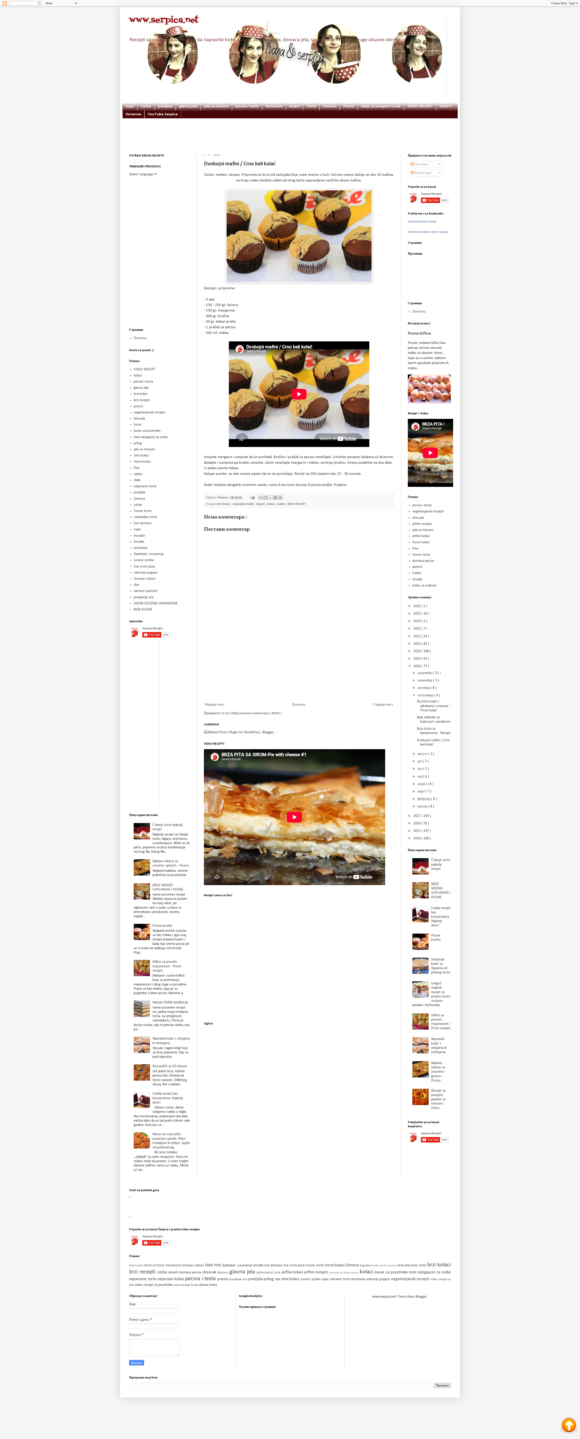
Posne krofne (162, 926)
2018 (417, 666)
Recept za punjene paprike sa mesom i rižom (438, 1099)
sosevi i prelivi (144, 560)
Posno (348, 106)
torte (137, 425)
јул (420, 761)
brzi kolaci (224, 504)
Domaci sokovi (144, 579)
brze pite (405, 1265)
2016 (417, 823)
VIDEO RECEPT (420, 106)
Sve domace (143, 523)
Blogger (421, 1297)
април (423, 784)
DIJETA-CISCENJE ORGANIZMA (155, 603)
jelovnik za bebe (340, 1272)
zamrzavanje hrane (186, 1285)
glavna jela (188, 106)
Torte (311, 106)
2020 (417, 651)
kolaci (294, 106)
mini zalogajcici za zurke (151, 437)
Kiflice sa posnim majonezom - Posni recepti (166, 966)
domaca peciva (423, 561)
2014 (417, 838)
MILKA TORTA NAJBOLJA (170, 1002)
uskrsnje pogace (145, 573)
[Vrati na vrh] (569, 1426)
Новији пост (214, 705)
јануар (423, 806)
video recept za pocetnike (154, 1285)
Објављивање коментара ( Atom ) (256, 713)
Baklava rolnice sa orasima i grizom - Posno (438, 1071)
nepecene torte (145, 486)
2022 (417, 636)
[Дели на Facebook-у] (275, 497)
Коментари (422, 173)
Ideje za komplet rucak (381, 106)
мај (420, 776)
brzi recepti (142, 400)
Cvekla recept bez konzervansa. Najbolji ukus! (167, 1098)
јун (420, 769)
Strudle (139, 542)
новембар (425, 680)
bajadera (366, 1265)
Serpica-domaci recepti (422, 221)
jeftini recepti (422, 524)
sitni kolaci (141, 455)
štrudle (417, 579)
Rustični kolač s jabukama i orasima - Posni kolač (433, 706)
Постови (420, 164)
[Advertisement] (290, 142)
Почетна (133, 114)
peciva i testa (247, 106)
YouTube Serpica (163, 114)
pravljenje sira (144, 597)
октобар (424, 688)
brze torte (419, 1265)
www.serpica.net (163, 20)
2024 (417, 621)
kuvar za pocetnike (147, 431)
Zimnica (329, 106)
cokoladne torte (145, 517)
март (422, 791)
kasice (355, 1272)
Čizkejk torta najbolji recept (440, 864)
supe (130, 106)
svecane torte (340, 1279)
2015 (417, 831)
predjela (165, 106)
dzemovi (223, 1272)
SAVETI (445, 106)
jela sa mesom (216, 106)
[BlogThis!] (265, 497)
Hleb (137, 480)
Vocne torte (143, 511)
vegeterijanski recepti (149, 412)
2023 (417, 628)
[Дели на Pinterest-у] (280, 497)
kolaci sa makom (424, 585)
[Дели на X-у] (270, 497)
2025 (417, 614)
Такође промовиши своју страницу (428, 231)
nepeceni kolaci (171, 1279)
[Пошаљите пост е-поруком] (252, 497)
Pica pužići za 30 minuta (169, 1066)
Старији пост (383, 705)
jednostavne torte (269, 1272)
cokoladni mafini (243, 504)
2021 (417, 644)
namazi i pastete (145, 591)
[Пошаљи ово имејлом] (260, 497)
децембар (425, 673)
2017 (417, 816)
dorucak (139, 418)
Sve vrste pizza (144, 566)
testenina (274, 106)
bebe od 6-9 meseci (385, 1265)
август (423, 754)
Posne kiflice (419, 333)
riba (136, 585)
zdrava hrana (208, 1285)
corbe (146, 106)
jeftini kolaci (421, 536)
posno (138, 406)
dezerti (417, 567)
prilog (138, 443)
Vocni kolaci (142, 462)
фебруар (424, 799)
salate (138, 474)
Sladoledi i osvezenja (149, 554)
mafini (281, 504)
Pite (137, 468)
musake (139, 536)
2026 (417, 606)
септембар (426, 695)
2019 (417, 659)
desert (261, 504)
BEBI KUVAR (143, 609)
